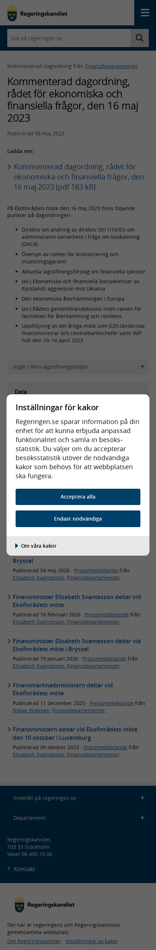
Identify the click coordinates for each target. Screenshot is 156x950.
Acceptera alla (78, 496)
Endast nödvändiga (78, 518)
